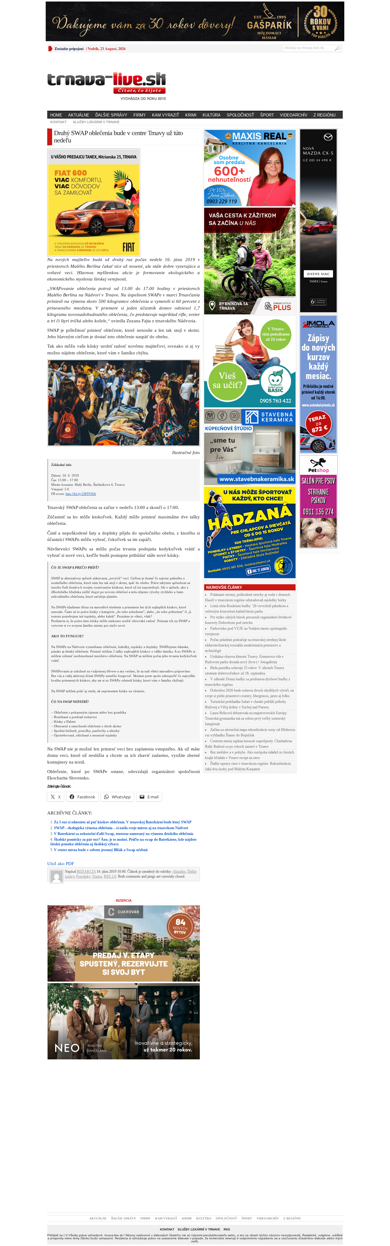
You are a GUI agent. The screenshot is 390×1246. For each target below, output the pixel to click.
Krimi (191, 115)
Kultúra (212, 115)
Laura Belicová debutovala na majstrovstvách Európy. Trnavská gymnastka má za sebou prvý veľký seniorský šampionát (246, 718)
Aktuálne (78, 115)
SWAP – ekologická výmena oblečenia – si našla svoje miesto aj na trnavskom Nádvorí (121, 828)
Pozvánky (83, 876)
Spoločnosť (240, 115)
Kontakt (58, 122)
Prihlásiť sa (55, 1235)
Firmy (139, 115)
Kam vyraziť (165, 115)
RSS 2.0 (110, 876)
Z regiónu (324, 115)
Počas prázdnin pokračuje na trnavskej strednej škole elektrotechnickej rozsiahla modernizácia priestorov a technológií (245, 645)
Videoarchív (293, 115)
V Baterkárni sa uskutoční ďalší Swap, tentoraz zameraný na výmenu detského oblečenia (123, 834)
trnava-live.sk (114, 1235)
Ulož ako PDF (60, 863)
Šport (267, 115)
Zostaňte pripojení (69, 48)
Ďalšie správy (111, 115)
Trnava (97, 876)
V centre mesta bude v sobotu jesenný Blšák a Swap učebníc (101, 850)
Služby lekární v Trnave (96, 122)
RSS (227, 1229)
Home (56, 115)
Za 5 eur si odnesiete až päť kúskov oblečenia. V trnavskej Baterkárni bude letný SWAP (122, 822)
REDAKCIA (86, 871)
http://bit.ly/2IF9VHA (81, 494)
